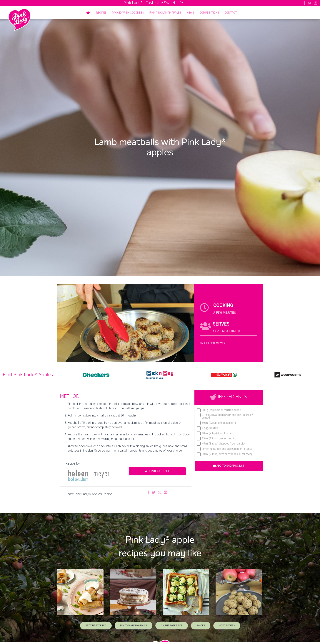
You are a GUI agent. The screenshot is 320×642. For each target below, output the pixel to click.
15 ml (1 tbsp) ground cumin (218, 438)
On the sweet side (171, 625)
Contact (231, 12)
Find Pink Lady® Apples (165, 12)
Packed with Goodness (128, 12)
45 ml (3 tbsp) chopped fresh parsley (224, 443)
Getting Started (96, 625)
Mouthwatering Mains (133, 625)
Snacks (200, 625)
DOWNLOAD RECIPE (159, 471)
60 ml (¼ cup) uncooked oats (219, 423)
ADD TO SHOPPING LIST (230, 465)
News (190, 12)
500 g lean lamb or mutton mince (221, 410)
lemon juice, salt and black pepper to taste (227, 448)
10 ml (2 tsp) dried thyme (217, 433)
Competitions (209, 12)
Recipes (101, 12)
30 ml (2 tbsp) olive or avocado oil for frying (227, 454)
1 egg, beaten (210, 428)
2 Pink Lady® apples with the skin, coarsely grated (227, 416)
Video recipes (227, 625)
